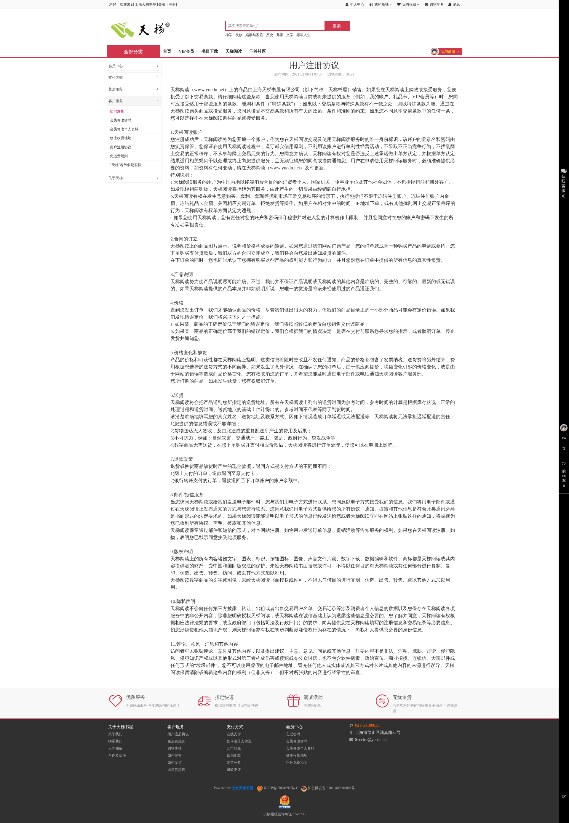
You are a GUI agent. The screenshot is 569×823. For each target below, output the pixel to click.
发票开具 (234, 763)
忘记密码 (293, 734)
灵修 (238, 35)
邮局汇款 (234, 755)
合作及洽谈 (117, 755)
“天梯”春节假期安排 (125, 165)
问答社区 (258, 51)
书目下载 (210, 51)
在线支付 (234, 734)
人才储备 (115, 748)
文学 (289, 35)
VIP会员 (186, 51)
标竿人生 (303, 35)
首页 (167, 51)
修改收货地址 (120, 138)
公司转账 (234, 748)
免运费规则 (119, 156)
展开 (564, 182)
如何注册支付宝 (239, 741)
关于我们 (115, 734)
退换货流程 (176, 770)
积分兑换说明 (296, 763)
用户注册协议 (120, 147)
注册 (172, 4)
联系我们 (115, 741)
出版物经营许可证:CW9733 (284, 814)
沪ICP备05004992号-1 (280, 788)
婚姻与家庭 (254, 35)
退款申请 (234, 770)
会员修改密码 (120, 120)
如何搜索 (174, 755)
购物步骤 (174, 748)
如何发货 (117, 111)
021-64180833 (367, 725)
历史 (269, 35)
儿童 (279, 35)
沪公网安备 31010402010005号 (331, 788)
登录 (161, 4)
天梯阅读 (234, 51)
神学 (228, 35)
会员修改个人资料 (124, 129)
